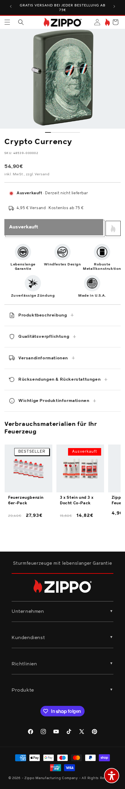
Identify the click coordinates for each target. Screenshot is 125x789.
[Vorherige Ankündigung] (10, 6)
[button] (7, 22)
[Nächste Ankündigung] (114, 6)
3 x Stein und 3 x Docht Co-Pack (76, 500)
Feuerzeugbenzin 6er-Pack (26, 500)
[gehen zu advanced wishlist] (106, 22)
